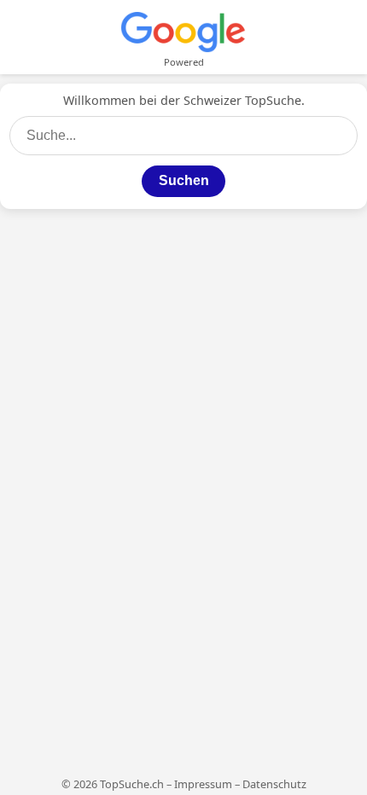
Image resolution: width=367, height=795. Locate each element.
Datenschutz (274, 784)
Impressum (203, 784)
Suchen (184, 180)
